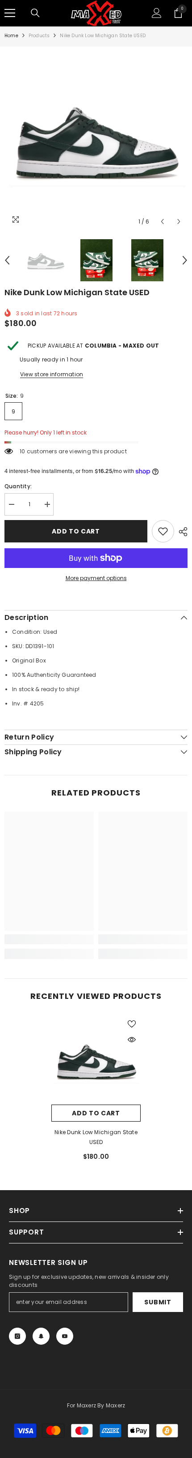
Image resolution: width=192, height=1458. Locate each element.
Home (11, 35)
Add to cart (76, 531)
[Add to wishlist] (163, 531)
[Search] (35, 13)
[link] (49, 939)
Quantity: (18, 486)
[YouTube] (64, 1336)
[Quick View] (131, 1039)
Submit (157, 1302)
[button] (162, 221)
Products (39, 35)
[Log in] (157, 13)
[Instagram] (17, 1336)
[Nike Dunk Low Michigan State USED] (96, 1060)
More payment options (96, 578)
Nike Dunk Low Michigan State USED (96, 1137)
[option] (96, 138)
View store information (51, 374)
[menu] (9, 13)
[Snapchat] (41, 1336)
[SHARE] (181, 531)
